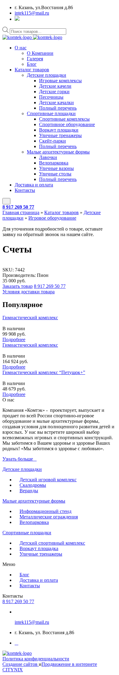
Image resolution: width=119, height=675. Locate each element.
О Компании (40, 53)
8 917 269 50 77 (18, 207)
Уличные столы (55, 173)
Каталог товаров (32, 69)
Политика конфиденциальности (35, 658)
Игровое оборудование (52, 218)
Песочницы (51, 97)
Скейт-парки (52, 140)
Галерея (35, 58)
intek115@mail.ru (32, 13)
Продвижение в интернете (69, 664)
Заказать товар (17, 286)
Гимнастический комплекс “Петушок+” (43, 372)
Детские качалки (56, 102)
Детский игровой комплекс (48, 479)
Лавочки (48, 157)
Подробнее (13, 339)
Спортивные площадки (51, 113)
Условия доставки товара (28, 291)
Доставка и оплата (34, 184)
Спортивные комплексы (64, 119)
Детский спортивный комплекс (52, 543)
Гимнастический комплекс (30, 317)
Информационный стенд (45, 511)
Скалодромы (33, 485)
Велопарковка (53, 162)
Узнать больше (17, 458)
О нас (21, 47)
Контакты (25, 190)
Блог (32, 64)
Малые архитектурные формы (58, 151)
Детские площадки (46, 75)
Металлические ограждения (49, 516)
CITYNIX (12, 669)
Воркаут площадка (39, 548)
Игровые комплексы (60, 80)
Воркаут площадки (58, 130)
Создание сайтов (20, 664)
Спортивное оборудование (67, 124)
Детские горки (54, 91)
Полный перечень (58, 108)
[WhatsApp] (17, 19)
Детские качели (55, 86)
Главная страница (20, 212)
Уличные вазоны (56, 168)
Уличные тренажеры (60, 135)
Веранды (29, 490)
